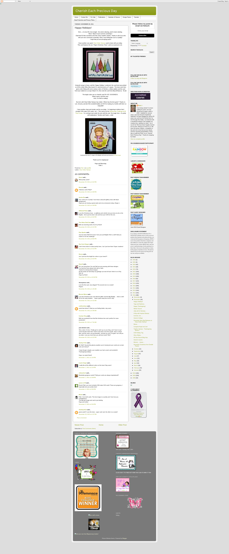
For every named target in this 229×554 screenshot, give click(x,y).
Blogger (124, 538)
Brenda (81, 187)
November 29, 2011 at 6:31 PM (87, 227)
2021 (134, 271)
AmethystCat (83, 409)
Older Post (122, 425)
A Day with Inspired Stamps (141, 313)
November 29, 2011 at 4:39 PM (87, 205)
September (137, 351)
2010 (134, 373)
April (135, 363)
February (137, 368)
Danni (80, 177)
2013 (134, 290)
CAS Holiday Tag (138, 332)
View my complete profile (138, 139)
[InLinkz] (131, 385)
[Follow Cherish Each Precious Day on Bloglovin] (136, 87)
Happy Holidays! (138, 301)
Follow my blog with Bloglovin (139, 78)
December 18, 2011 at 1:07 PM (87, 414)
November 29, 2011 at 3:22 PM (87, 182)
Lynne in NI (82, 383)
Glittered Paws (83, 210)
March (136, 365)
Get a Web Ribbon (138, 414)
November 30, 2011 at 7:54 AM (87, 322)
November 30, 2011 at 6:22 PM (87, 337)
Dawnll (81, 264)
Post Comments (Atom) (89, 428)
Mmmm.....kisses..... (139, 342)
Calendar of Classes (114, 17)
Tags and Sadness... (139, 304)
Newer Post (79, 425)
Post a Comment (82, 418)
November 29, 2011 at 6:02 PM (87, 217)
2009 (134, 375)
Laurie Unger (83, 363)
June (135, 358)
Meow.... (136, 324)
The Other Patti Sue (85, 222)
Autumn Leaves (138, 339)
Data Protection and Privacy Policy (84, 20)
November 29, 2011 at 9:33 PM (87, 258)
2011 (134, 295)
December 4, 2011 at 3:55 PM (87, 389)
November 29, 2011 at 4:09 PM (87, 192)
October (136, 349)
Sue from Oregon (84, 244)
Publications (101, 17)
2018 (134, 278)
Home (76, 17)
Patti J (140, 105)
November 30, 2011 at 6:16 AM (87, 300)
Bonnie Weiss (83, 294)
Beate (80, 394)
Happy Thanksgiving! (140, 306)
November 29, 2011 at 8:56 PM (87, 238)
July (135, 356)
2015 (134, 285)
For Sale (93, 17)
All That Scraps (117, 155)
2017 (134, 281)
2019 (134, 276)
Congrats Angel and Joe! (141, 326)
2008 (134, 378)
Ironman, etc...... (138, 315)
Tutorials (136, 17)
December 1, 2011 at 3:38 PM (87, 377)
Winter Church (138, 308)
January (136, 370)
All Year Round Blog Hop (141, 337)
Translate (144, 45)
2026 (134, 259)
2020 (134, 274)
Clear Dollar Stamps (99, 43)
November (137, 299)
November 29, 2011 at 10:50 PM (88, 277)
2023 (134, 267)
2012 (134, 292)
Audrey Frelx (83, 342)
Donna (81, 254)
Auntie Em (82, 197)
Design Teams (127, 17)
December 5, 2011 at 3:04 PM (87, 404)
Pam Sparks (82, 232)
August (136, 353)
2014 (134, 288)
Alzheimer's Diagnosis (138, 413)
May (135, 360)
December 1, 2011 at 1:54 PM (87, 357)
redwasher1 (82, 373)
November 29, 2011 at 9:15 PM (87, 248)
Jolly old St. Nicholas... (140, 311)
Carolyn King (83, 316)
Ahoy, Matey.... (138, 335)
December (137, 297)
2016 (134, 283)
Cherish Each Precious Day (96, 11)
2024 (134, 264)
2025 (134, 262)
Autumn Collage (138, 318)
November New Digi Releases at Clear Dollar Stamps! (143, 321)
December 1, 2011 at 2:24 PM (87, 367)
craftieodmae (83, 306)
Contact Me (84, 17)
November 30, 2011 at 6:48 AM (87, 310)
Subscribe (142, 35)
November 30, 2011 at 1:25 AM (87, 289)
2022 (134, 269)
